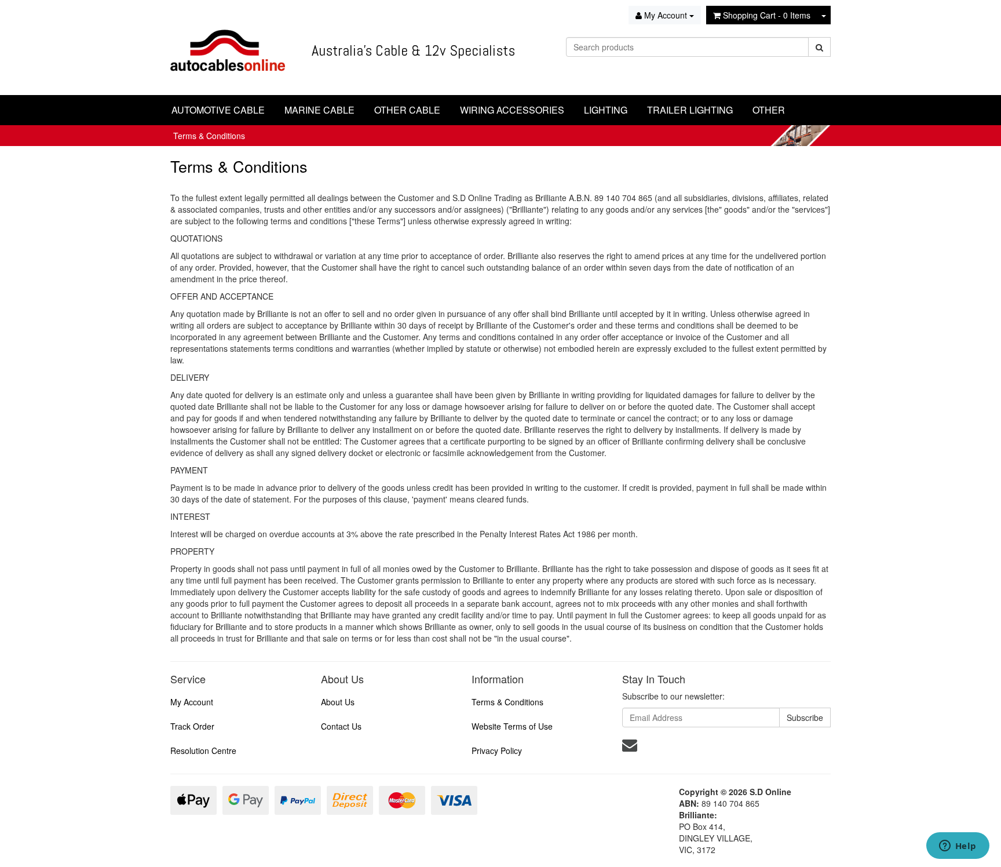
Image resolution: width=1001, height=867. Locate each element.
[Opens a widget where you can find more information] (957, 846)
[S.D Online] (227, 46)
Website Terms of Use (512, 726)
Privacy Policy (497, 750)
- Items (766, 15)
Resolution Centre (203, 750)
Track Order (192, 726)
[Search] (819, 47)
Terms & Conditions (209, 135)
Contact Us (341, 726)
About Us (338, 702)
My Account (191, 702)
